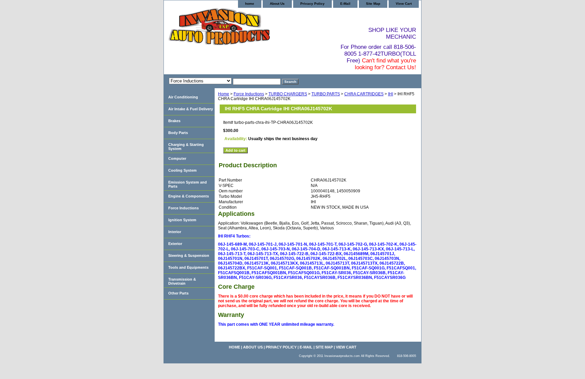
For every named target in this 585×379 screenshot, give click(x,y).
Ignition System (182, 220)
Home (223, 94)
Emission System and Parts (187, 184)
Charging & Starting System (186, 147)
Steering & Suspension (188, 255)
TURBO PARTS (325, 94)
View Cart (404, 3)
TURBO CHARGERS (287, 94)
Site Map (373, 3)
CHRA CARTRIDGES (364, 94)
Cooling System (182, 170)
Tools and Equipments (188, 267)
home (249, 3)
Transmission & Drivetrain (182, 281)
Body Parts (178, 133)
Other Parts (178, 293)
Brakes (174, 121)
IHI (390, 94)
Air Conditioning (183, 97)
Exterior (175, 244)
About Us (277, 3)
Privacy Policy (312, 3)
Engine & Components (188, 196)
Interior (174, 232)
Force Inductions (249, 94)
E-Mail (345, 3)
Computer (177, 158)
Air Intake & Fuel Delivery (190, 109)
